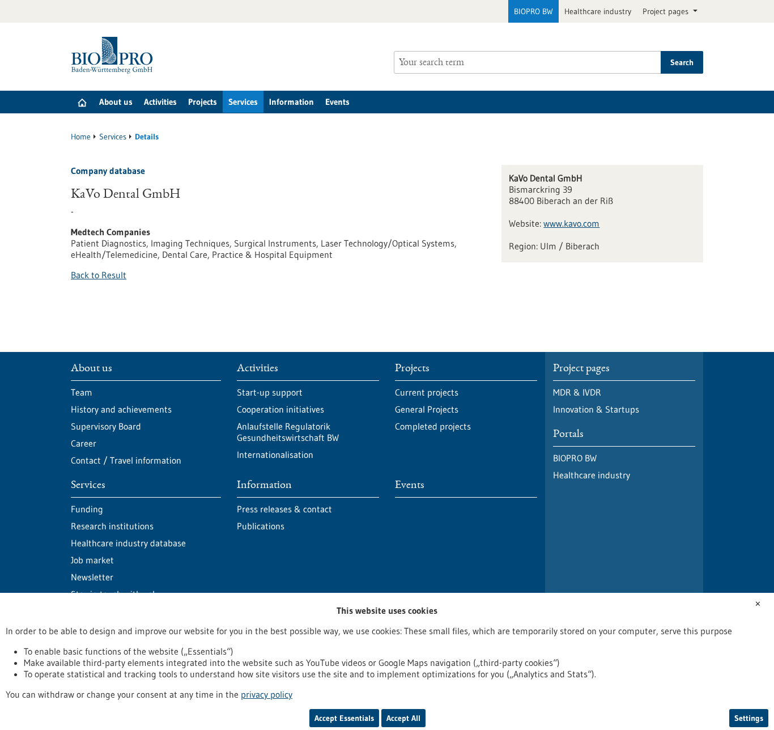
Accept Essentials (344, 718)
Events (337, 101)
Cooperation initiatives (280, 409)
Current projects (426, 392)
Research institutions (112, 526)
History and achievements (121, 409)
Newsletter (92, 577)
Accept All (403, 718)
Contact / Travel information (126, 460)
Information (291, 101)
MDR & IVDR (577, 392)
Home (81, 136)
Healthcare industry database (128, 543)
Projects (202, 101)
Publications (260, 526)
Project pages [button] (667, 11)
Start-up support (270, 392)
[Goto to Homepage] (115, 55)
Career (83, 443)
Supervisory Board (106, 426)
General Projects (426, 409)
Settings (748, 718)
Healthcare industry (597, 11)
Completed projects (433, 426)
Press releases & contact (284, 509)
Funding (87, 509)
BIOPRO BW (533, 11)
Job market (92, 560)
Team (81, 392)
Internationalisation (275, 454)
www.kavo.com (571, 223)
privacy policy (266, 694)
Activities (160, 101)
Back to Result (98, 275)
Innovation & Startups (596, 409)
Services (243, 101)
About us (116, 101)
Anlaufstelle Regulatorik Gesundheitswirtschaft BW (288, 432)
